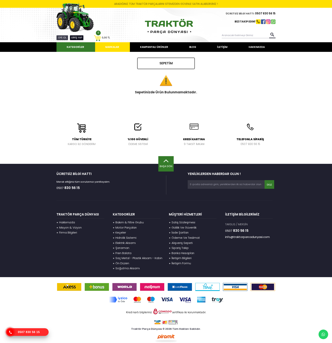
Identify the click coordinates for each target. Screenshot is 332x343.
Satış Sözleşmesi (182, 222)
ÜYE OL (62, 37)
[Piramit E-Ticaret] (166, 338)
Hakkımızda (65, 222)
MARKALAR (112, 47)
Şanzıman (121, 248)
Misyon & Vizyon (69, 227)
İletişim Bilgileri (180, 258)
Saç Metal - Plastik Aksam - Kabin (137, 258)
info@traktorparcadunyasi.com (247, 237)
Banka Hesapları (181, 253)
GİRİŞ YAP (76, 37)
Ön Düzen (121, 263)
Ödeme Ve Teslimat (184, 238)
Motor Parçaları (125, 227)
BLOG (192, 47)
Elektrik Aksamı (124, 243)
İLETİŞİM (222, 47)
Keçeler (119, 232)
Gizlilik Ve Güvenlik (183, 227)
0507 (265, 13)
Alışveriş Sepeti (181, 243)
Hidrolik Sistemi (124, 238)
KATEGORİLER (75, 47)
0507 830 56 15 (29, 332)
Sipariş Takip (179, 248)
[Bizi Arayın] (10, 332)
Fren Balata (122, 253)
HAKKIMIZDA (257, 47)
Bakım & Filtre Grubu (128, 222)
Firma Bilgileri (66, 232)
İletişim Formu (180, 263)
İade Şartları (178, 232)
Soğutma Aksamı (126, 268)
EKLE (269, 184)
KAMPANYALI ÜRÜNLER (154, 47)
